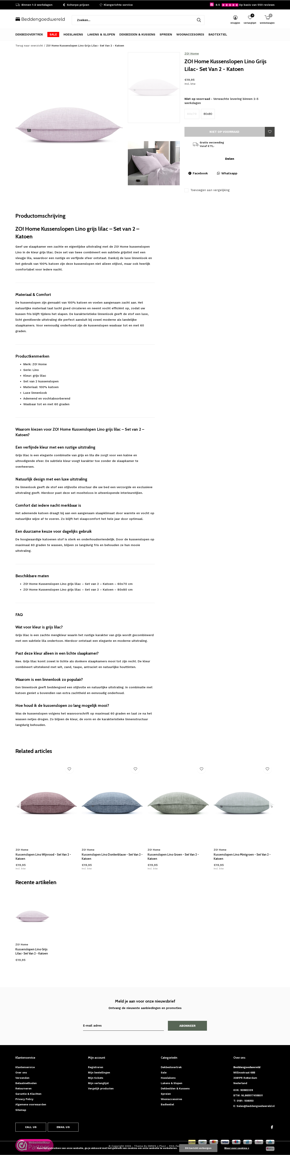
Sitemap (20, 1110)
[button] (156, 87)
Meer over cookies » (236, 1148)
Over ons (21, 1072)
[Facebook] (272, 1127)
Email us (63, 1127)
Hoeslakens (73, 34)
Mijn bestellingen (99, 1072)
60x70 (192, 114)
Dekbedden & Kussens (137, 34)
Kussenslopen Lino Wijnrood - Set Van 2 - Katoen (43, 856)
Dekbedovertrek (29, 34)
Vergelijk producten (101, 1088)
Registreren (95, 1067)
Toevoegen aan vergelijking (210, 190)
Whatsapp (229, 173)
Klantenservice (25, 1067)
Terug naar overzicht (29, 45)
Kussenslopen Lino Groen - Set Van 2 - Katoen (173, 856)
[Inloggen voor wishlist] (270, 132)
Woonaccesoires (190, 34)
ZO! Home (191, 53)
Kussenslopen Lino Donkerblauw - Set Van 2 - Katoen (112, 856)
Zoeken (198, 20)
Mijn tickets (95, 1077)
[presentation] (18, 807)
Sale (53, 34)
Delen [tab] (229, 159)
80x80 (208, 114)
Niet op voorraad (224, 132)
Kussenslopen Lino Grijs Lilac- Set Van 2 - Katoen (31, 951)
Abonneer (187, 1026)
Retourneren (23, 1088)
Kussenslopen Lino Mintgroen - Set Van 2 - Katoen (242, 856)
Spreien (166, 34)
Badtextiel (218, 34)
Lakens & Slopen (101, 34)
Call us (30, 1127)
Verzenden (22, 1077)
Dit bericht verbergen (198, 1148)
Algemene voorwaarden (30, 1104)
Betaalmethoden (26, 1083)
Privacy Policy (24, 1099)
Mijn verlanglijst (98, 1083)
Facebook (200, 173)
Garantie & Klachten (28, 1093)
